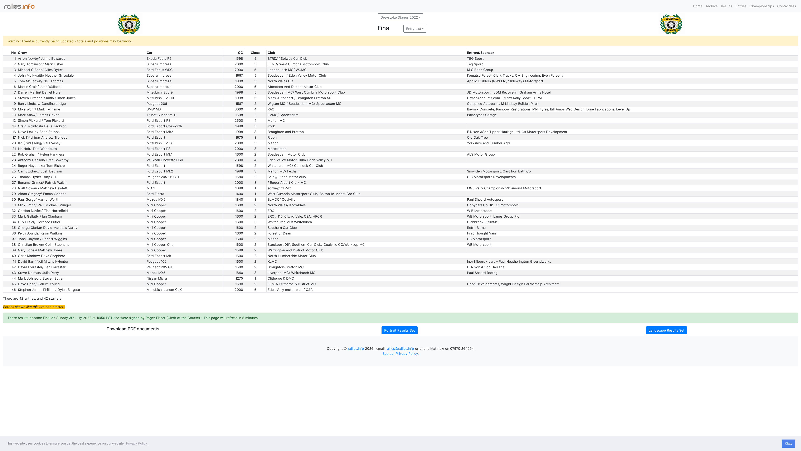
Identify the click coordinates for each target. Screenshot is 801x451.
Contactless (786, 6)
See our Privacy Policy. (401, 353)
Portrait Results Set (399, 330)
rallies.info (356, 348)
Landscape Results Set (666, 330)
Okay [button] (788, 443)
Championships (762, 6)
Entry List (413, 29)
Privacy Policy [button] (136, 443)
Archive (712, 6)
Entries (741, 6)
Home (697, 6)
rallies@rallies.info (400, 348)
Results (726, 6)
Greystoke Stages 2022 (399, 17)
